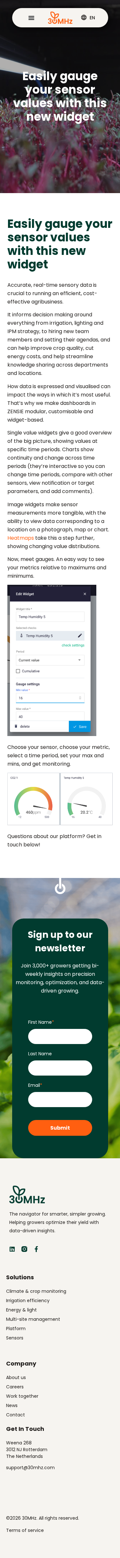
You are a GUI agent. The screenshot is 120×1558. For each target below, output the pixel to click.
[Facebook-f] (36, 1249)
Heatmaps (20, 538)
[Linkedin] (12, 1249)
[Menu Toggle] (31, 17)
